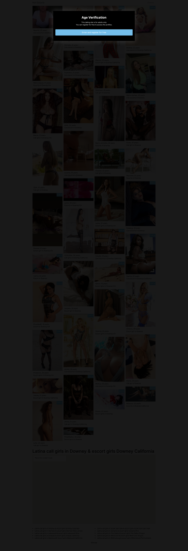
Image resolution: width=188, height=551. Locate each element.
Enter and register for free (94, 32)
